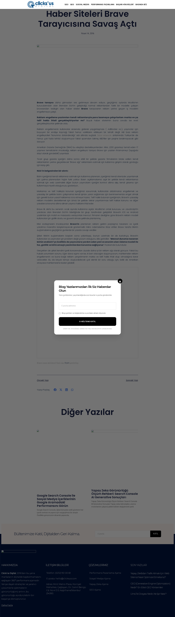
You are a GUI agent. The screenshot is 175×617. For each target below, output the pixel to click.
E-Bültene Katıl (87, 321)
